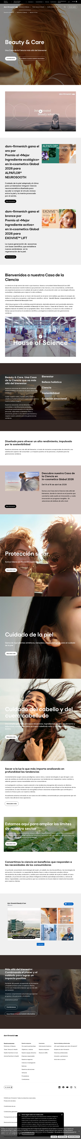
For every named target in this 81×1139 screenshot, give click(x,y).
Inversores (41, 1043)
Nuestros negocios (27, 1059)
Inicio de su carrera (59, 1059)
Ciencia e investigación (28, 1063)
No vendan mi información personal (64, 1132)
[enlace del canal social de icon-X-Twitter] (75, 1087)
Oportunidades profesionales (62, 1043)
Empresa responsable (28, 1056)
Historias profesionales (61, 1053)
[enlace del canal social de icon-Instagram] (71, 1087)
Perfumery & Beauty (22, 12)
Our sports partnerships (29, 1046)
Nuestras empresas (9, 12)
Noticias (24, 1066)
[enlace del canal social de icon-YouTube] (67, 1087)
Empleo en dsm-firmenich (61, 1049)
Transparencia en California (12, 1117)
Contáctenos (25, 1079)
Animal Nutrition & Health (11, 1056)
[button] (64, 7)
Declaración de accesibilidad (12, 1122)
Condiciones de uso (9, 1106)
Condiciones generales (10, 1111)
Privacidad (50, 1132)
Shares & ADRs (43, 1053)
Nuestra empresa (26, 1043)
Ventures (24, 1073)
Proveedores (25, 1076)
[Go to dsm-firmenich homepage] (11, 7)
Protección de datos (10, 1101)
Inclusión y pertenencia (61, 1056)
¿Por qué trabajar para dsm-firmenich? (65, 1046)
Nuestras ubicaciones (28, 1069)
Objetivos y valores (27, 1049)
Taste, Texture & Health (10, 1049)
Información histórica (45, 1046)
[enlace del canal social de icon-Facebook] (63, 1087)
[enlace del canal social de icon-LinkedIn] (59, 1087)
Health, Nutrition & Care (11, 1053)
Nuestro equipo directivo (29, 1053)
